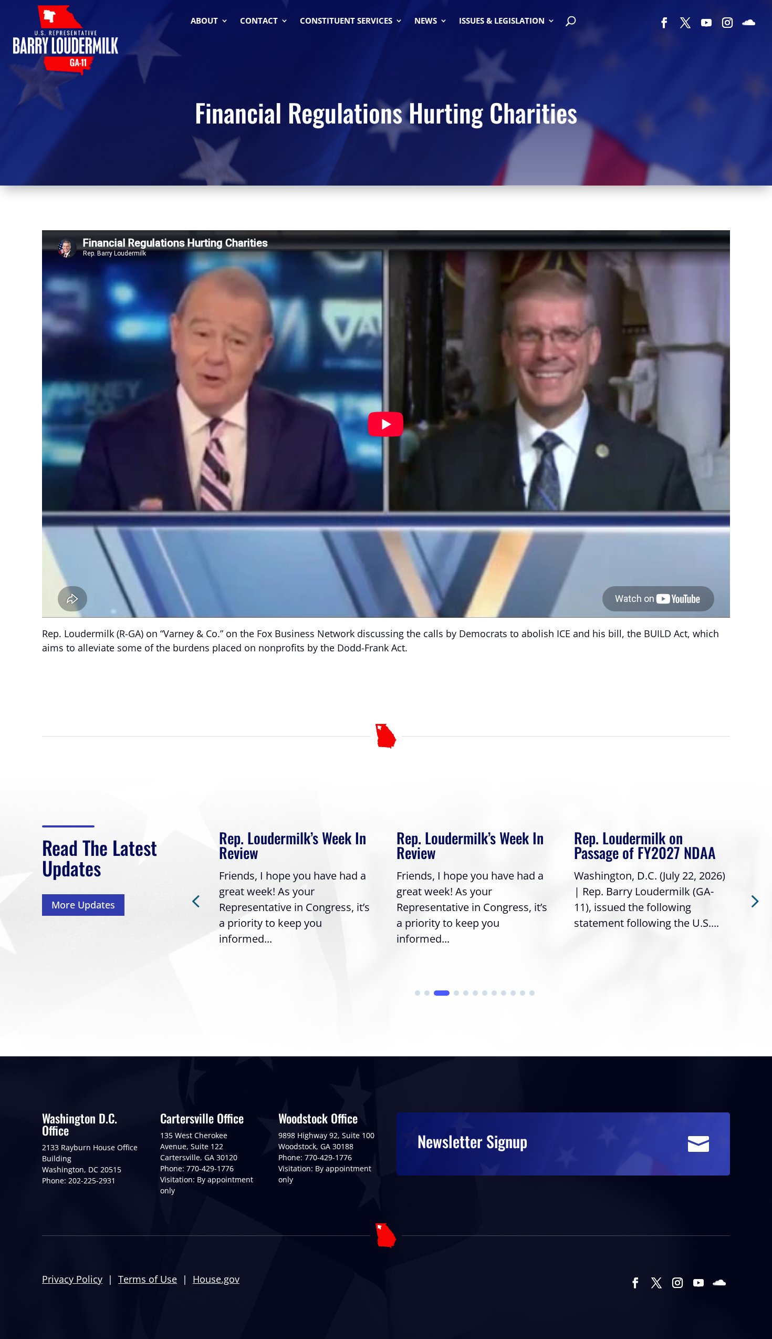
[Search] (571, 22)
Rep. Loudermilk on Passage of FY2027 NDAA (467, 845)
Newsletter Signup (472, 1141)
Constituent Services (346, 21)
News (425, 21)
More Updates (83, 904)
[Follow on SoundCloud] (748, 22)
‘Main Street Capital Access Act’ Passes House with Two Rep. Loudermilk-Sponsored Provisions (651, 860)
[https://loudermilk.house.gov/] (65, 42)
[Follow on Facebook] (664, 22)
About (204, 21)
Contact (259, 21)
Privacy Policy (72, 1279)
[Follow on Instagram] (727, 22)
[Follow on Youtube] (706, 22)
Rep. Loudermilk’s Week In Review (292, 845)
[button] (753, 900)
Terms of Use (147, 1279)
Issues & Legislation (502, 21)
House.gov (216, 1279)
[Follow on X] (685, 22)
